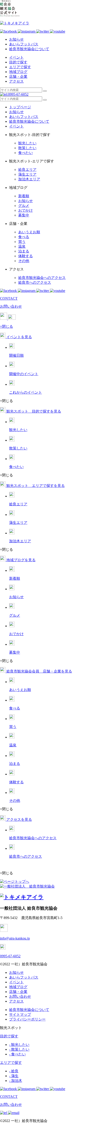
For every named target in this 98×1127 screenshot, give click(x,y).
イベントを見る (18, 337)
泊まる (23, 251)
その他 (23, 261)
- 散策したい (19, 1049)
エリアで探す (20, 67)
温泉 (22, 246)
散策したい (27, 148)
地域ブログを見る (20, 560)
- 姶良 (13, 1071)
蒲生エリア (27, 174)
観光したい (27, 143)
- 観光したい (19, 1044)
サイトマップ (20, 1014)
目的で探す (18, 62)
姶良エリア (27, 169)
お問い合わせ (20, 996)
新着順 (23, 196)
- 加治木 (15, 1081)
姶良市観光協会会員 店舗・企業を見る (38, 671)
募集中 (23, 215)
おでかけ (25, 210)
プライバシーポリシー (27, 1019)
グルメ (23, 206)
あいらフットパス (23, 44)
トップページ (20, 107)
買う (22, 242)
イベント (16, 57)
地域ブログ (18, 72)
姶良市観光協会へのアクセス (42, 278)
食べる (23, 237)
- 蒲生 (13, 1076)
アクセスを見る (18, 819)
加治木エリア (29, 179)
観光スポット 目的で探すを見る (33, 411)
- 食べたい (17, 1054)
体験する (25, 256)
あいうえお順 (29, 232)
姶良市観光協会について (29, 49)
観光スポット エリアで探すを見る (35, 486)
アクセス (16, 81)
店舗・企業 (18, 76)
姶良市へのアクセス (34, 282)
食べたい (25, 153)
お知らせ (16, 39)
